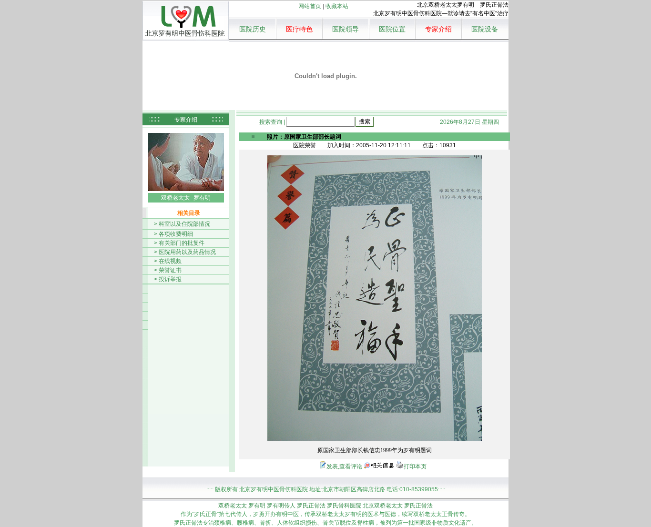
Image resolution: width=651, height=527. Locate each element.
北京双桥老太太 (383, 505)
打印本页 (415, 466)
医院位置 (392, 29)
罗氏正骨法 (311, 505)
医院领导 (345, 29)
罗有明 (256, 505)
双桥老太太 (232, 505)
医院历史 (252, 29)
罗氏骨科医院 (344, 505)
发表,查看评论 (344, 466)
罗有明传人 (281, 505)
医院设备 (484, 29)
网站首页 (309, 6)
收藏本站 (337, 6)
